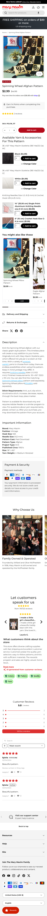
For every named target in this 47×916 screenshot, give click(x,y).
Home (4, 32)
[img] (23, 605)
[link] (16, 258)
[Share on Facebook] (16, 330)
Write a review (23, 731)
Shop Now (38, 2)
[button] (38, 12)
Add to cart (31, 130)
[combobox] (23, 12)
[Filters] (4, 746)
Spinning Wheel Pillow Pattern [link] (13, 281)
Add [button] (22, 301)
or (28, 164)
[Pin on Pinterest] (21, 330)
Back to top (23, 826)
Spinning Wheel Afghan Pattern (19, 32)
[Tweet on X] (11, 330)
